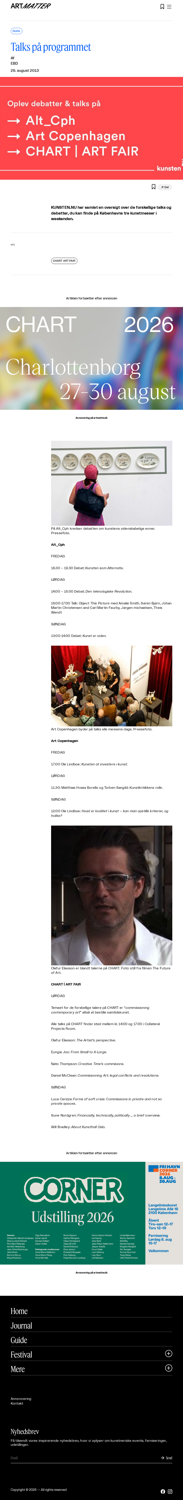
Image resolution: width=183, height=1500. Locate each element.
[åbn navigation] (169, 6)
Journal (21, 1325)
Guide (19, 1339)
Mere (18, 1368)
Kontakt (17, 1403)
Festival (21, 1354)
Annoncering (21, 1399)
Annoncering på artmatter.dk (91, 418)
